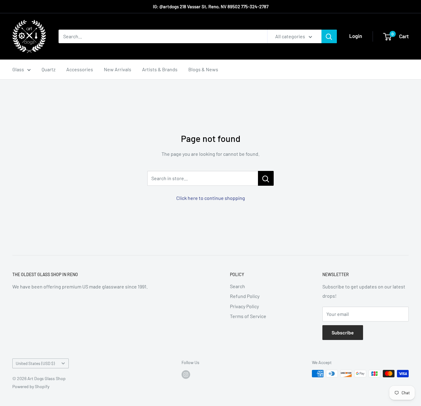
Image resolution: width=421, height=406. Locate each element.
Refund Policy (245, 296)
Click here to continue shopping (210, 198)
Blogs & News (203, 69)
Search (237, 286)
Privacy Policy (244, 306)
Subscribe (343, 332)
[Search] (329, 36)
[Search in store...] (266, 178)
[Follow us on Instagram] (186, 374)
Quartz (48, 69)
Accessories (79, 69)
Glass (18, 69)
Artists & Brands (160, 69)
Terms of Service (248, 316)
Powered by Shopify (30, 386)
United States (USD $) (35, 363)
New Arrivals (117, 69)
